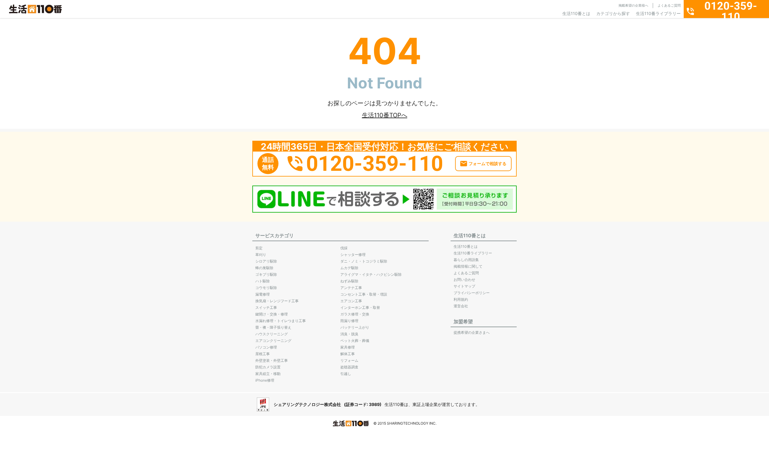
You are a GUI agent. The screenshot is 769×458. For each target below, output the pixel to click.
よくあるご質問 (669, 5)
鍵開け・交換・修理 (271, 314)
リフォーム (349, 360)
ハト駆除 (262, 281)
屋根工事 (262, 354)
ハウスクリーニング (271, 334)
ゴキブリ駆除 (266, 274)
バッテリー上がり (354, 327)
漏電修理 (262, 294)
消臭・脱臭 (349, 334)
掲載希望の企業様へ (633, 5)
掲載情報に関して (468, 266)
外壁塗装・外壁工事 (271, 360)
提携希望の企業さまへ (472, 332)
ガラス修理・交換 (354, 314)
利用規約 (461, 299)
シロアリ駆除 (266, 261)
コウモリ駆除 (266, 287)
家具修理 (347, 347)
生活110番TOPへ (384, 115)
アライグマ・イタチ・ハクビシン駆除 (371, 274)
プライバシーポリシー (472, 292)
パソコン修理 (266, 347)
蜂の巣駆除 (264, 268)
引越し (345, 373)
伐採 (344, 248)
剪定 (259, 248)
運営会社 (461, 306)
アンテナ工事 (351, 287)
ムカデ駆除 (349, 268)
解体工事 (347, 354)
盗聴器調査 (349, 367)
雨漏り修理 (349, 320)
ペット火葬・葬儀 (354, 340)
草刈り (260, 254)
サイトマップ (464, 286)
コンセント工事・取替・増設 (363, 294)
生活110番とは (576, 13)
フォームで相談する (487, 163)
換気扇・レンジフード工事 (277, 301)
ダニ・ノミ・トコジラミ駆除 (363, 261)
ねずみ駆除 (349, 281)
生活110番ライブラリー (658, 13)
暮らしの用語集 (466, 259)
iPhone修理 (264, 380)
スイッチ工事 (266, 307)
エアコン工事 (351, 301)
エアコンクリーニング (273, 340)
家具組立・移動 (268, 373)
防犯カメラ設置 (268, 367)
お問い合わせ (464, 279)
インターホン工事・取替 (360, 307)
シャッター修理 (353, 254)
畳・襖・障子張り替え (273, 327)
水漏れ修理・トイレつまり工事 (280, 320)
